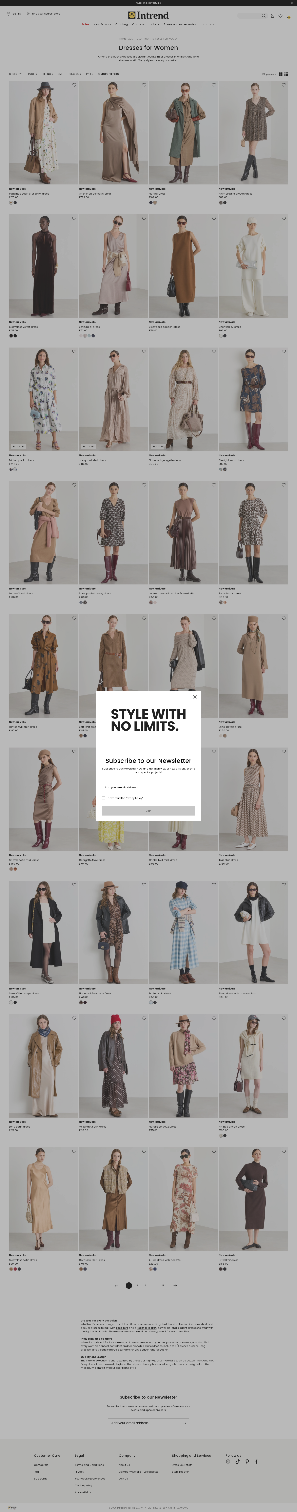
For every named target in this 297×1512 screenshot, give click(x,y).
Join (149, 811)
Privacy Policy (134, 798)
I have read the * (125, 798)
